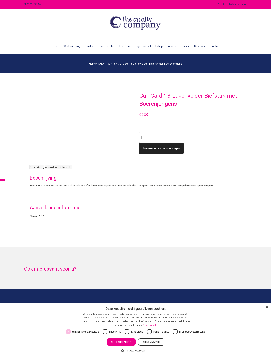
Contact (215, 46)
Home (54, 46)
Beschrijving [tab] (37, 167)
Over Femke (106, 46)
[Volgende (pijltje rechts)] (2, 179)
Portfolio (124, 46)
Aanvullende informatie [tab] (58, 167)
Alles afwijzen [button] (151, 341)
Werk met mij (71, 46)
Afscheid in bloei (178, 46)
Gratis (89, 46)
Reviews (199, 46)
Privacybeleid (149, 324)
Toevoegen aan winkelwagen (161, 148)
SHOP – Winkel (106, 63)
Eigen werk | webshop (149, 46)
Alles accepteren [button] (121, 341)
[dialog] (135, 330)
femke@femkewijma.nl (236, 3)
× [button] (266, 307)
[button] (135, 350)
